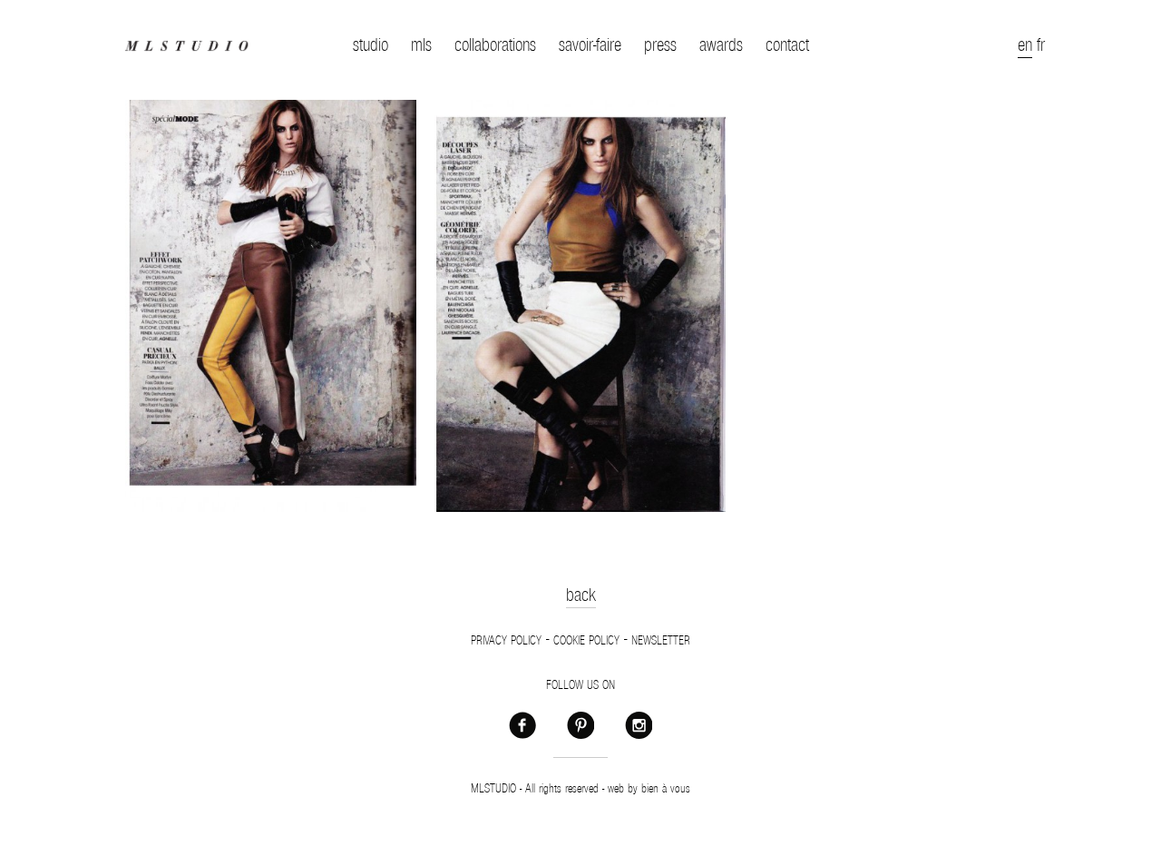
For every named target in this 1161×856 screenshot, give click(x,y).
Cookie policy (586, 641)
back (581, 595)
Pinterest (580, 724)
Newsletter (660, 641)
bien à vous (665, 789)
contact (787, 45)
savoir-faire (590, 45)
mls (421, 45)
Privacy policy (506, 641)
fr (1041, 45)
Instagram (638, 724)
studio (370, 45)
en (1025, 45)
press (660, 45)
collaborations (495, 45)
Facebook (522, 724)
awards (721, 45)
